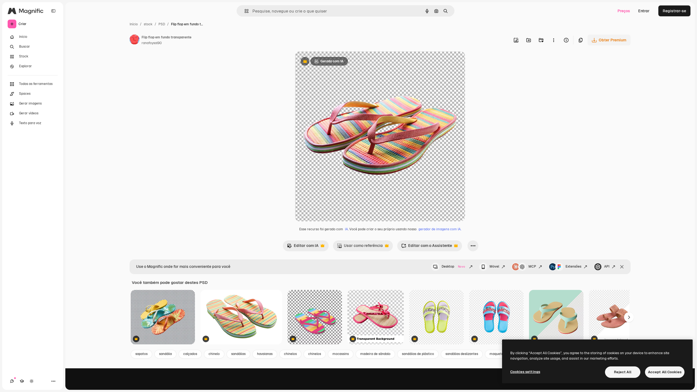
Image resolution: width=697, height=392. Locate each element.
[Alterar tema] (31, 381)
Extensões (573, 266)
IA (346, 229)
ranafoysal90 (152, 43)
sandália (165, 354)
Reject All (622, 372)
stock (148, 24)
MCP (532, 266)
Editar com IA (303, 247)
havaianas (265, 354)
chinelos (290, 354)
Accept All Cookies (664, 372)
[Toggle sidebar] (53, 11)
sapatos (141, 354)
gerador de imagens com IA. (439, 229)
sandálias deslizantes (461, 354)
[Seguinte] (629, 317)
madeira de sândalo (375, 354)
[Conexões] (12, 381)
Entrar (644, 10)
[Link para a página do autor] (134, 40)
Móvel (494, 266)
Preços (623, 10)
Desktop (453, 266)
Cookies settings (525, 371)
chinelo (214, 354)
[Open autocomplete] (244, 11)
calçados (190, 354)
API (606, 266)
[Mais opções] (553, 40)
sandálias (238, 354)
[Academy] (21, 381)
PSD (161, 24)
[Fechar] (622, 267)
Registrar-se (674, 10)
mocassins (340, 354)
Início (134, 24)
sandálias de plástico (418, 354)
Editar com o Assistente (426, 247)
